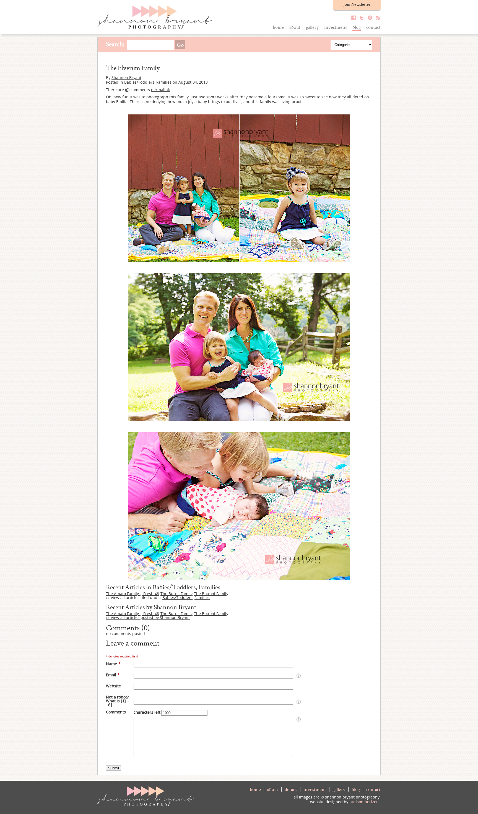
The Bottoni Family (211, 593)
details (291, 789)
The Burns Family (176, 593)
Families (164, 82)
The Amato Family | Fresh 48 (132, 593)
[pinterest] (368, 18)
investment (314, 789)
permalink (160, 89)
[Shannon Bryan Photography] (154, 27)
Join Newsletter (356, 4)
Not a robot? (117, 697)
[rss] (377, 18)
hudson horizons (365, 801)
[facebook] (352, 18)
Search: (115, 44)
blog (356, 789)
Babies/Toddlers (139, 82)
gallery (338, 789)
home (255, 789)
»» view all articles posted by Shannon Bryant (148, 617)
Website (113, 686)
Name (113, 664)
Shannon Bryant (126, 77)
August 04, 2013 (193, 82)
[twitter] (360, 18)
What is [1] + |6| (117, 703)
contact (373, 789)
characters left (147, 712)
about (272, 789)
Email (113, 675)
